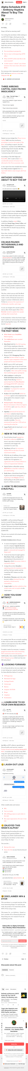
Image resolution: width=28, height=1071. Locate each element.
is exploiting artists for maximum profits (15, 567)
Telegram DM (5, 75)
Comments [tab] (5, 970)
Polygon (16, 478)
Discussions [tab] (13, 989)
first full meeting (21, 344)
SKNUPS (6, 469)
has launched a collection (14, 438)
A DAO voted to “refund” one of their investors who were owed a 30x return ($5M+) (15, 66)
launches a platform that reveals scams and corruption (15, 587)
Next (23, 959)
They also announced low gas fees (12, 421)
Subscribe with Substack (15, 1050)
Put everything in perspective (12, 51)
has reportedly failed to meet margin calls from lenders (13, 171)
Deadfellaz (18, 334)
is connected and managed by (16, 550)
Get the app (22, 1064)
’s (13, 403)
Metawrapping (8, 337)
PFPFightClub (8, 676)
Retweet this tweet (9, 847)
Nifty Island (7, 334)
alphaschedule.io (17, 878)
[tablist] (8, 969)
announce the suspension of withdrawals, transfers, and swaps (12, 303)
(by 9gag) (12, 679)
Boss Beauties (20, 382)
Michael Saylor (8, 403)
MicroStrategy (18, 403)
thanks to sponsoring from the (13, 381)
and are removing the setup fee (15, 423)
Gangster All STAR (9, 690)
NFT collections (19, 384)
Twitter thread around (8, 750)
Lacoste (19, 437)
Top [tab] (3, 989)
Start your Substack (10, 1064)
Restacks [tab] (11, 970)
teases (13, 334)
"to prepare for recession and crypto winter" (14, 390)
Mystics (6, 687)
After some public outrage (18, 371)
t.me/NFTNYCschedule (10, 608)
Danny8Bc (4, 159)
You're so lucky (8, 811)
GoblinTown (10, 339)
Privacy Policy (19, 1056)
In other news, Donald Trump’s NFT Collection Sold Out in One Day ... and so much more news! (9, 1015)
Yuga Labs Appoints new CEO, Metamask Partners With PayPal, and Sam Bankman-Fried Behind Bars (9, 1010)
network (21, 478)
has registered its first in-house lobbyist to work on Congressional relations (15, 462)
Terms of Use (21, 944)
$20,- (5, 809)
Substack (6, 1067)
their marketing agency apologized (14, 373)
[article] (14, 999)
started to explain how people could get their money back (12, 313)
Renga (6, 692)
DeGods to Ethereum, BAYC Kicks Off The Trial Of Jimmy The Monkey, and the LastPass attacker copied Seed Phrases (10, 995)
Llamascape (7, 684)
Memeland (7, 679)
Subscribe (19, 2)
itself (8, 552)
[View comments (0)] (6, 23)
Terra (5, 552)
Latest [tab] (7, 989)
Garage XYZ (10, 384)
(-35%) (19, 422)
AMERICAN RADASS (9, 18)
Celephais (7, 695)
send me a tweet (15, 73)
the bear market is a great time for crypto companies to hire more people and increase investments (15, 359)
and (5, 384)
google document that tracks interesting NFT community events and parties (12, 653)
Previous (6, 959)
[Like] (2, 23)
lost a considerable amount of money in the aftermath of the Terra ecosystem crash (12, 161)
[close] (23, 1021)
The (5, 339)
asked (15, 221)
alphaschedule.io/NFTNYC (11, 609)
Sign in (24, 2)
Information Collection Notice (17, 946)
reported (8, 324)
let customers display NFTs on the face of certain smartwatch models (14, 450)
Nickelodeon (7, 698)
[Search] (25, 989)
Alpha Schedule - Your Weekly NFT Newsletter (9, 1000)
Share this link (8, 850)
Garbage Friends (9, 681)
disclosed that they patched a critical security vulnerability (14, 581)
